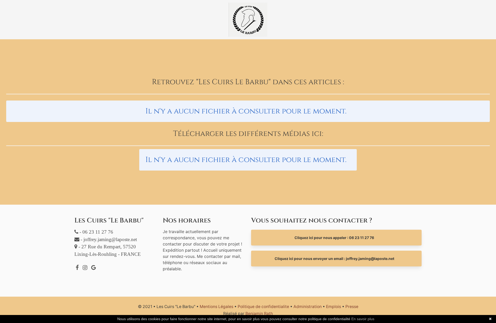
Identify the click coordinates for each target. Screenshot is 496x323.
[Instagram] (85, 267)
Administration (307, 306)
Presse (351, 306)
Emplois (333, 306)
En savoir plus (362, 319)
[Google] (93, 267)
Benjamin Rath (259, 313)
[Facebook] (77, 267)
